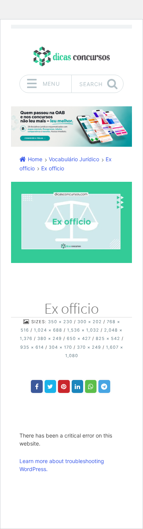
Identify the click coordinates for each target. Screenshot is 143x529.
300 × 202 (89, 321)
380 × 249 (49, 338)
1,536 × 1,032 (83, 330)
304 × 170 (60, 347)
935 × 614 (32, 347)
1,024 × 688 (48, 330)
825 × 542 (108, 338)
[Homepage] (72, 56)
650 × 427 (79, 338)
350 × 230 (60, 321)
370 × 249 (89, 347)
